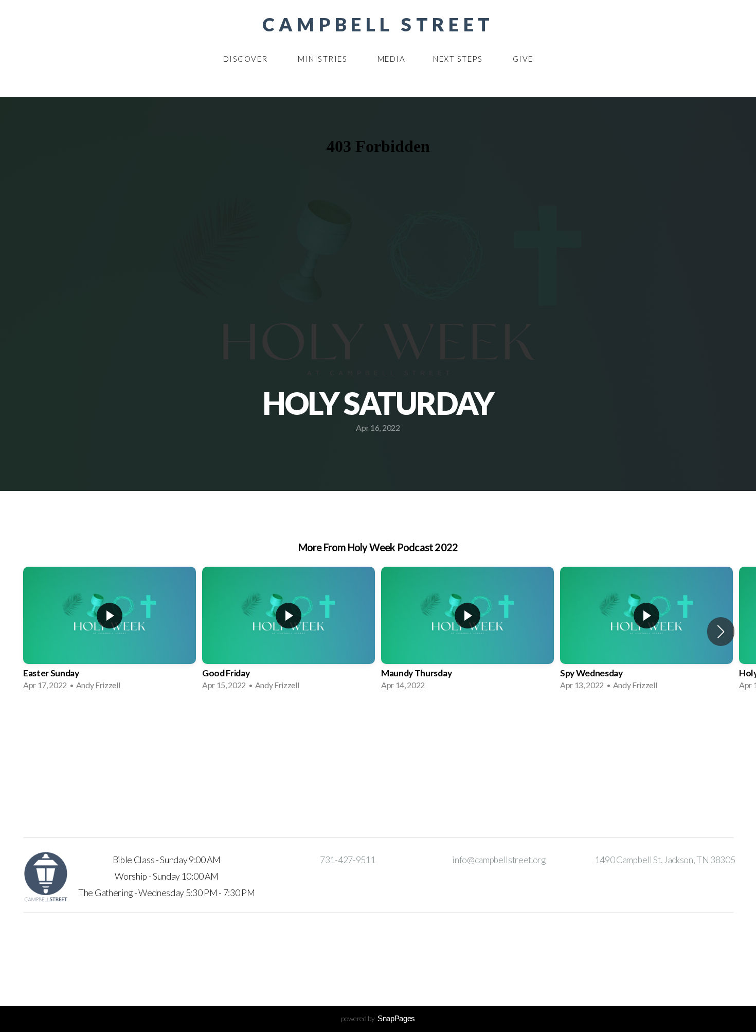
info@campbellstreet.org (499, 859)
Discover (247, 58)
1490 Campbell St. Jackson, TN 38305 (665, 859)
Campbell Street (378, 24)
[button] (721, 631)
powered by (378, 1018)
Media (391, 58)
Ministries (324, 58)
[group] (109, 631)
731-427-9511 (347, 859)
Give (523, 58)
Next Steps (459, 58)
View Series (378, 726)
